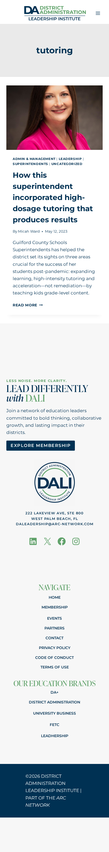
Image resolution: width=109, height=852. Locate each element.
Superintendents (30, 164)
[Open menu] (98, 13)
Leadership (70, 159)
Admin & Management (34, 159)
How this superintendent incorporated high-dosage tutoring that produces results (53, 197)
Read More (28, 305)
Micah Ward (29, 231)
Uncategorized (67, 164)
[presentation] (54, 117)
